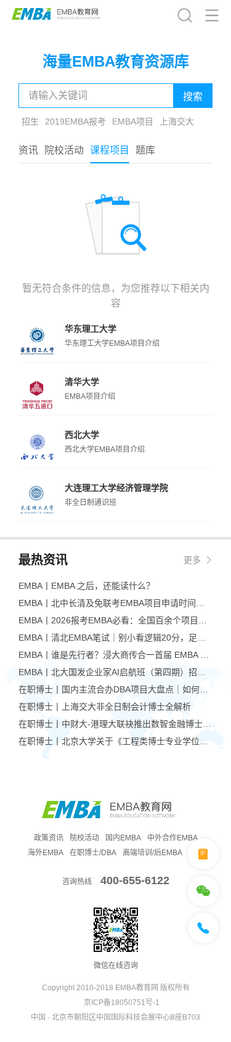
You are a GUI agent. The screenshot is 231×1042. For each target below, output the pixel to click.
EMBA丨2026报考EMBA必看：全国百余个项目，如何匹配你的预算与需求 (115, 620)
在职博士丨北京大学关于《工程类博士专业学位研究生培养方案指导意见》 (115, 741)
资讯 (28, 150)
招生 (30, 121)
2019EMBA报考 (75, 121)
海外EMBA (45, 852)
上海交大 (177, 121)
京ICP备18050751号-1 (122, 1002)
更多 (192, 560)
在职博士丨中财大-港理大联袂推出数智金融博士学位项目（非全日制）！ (115, 724)
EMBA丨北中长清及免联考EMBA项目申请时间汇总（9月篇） (115, 603)
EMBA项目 (132, 121)
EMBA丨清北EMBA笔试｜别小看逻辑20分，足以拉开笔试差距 (115, 637)
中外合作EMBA (172, 838)
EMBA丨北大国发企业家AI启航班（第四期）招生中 (115, 672)
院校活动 (64, 150)
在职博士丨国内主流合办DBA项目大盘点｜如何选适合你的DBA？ (115, 689)
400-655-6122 (134, 880)
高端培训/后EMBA (152, 852)
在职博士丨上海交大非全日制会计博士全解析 (104, 707)
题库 (145, 150)
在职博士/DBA (93, 852)
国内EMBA (123, 838)
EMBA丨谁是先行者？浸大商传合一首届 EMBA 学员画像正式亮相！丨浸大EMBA (115, 655)
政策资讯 (48, 838)
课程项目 (109, 150)
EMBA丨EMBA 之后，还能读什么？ (86, 586)
